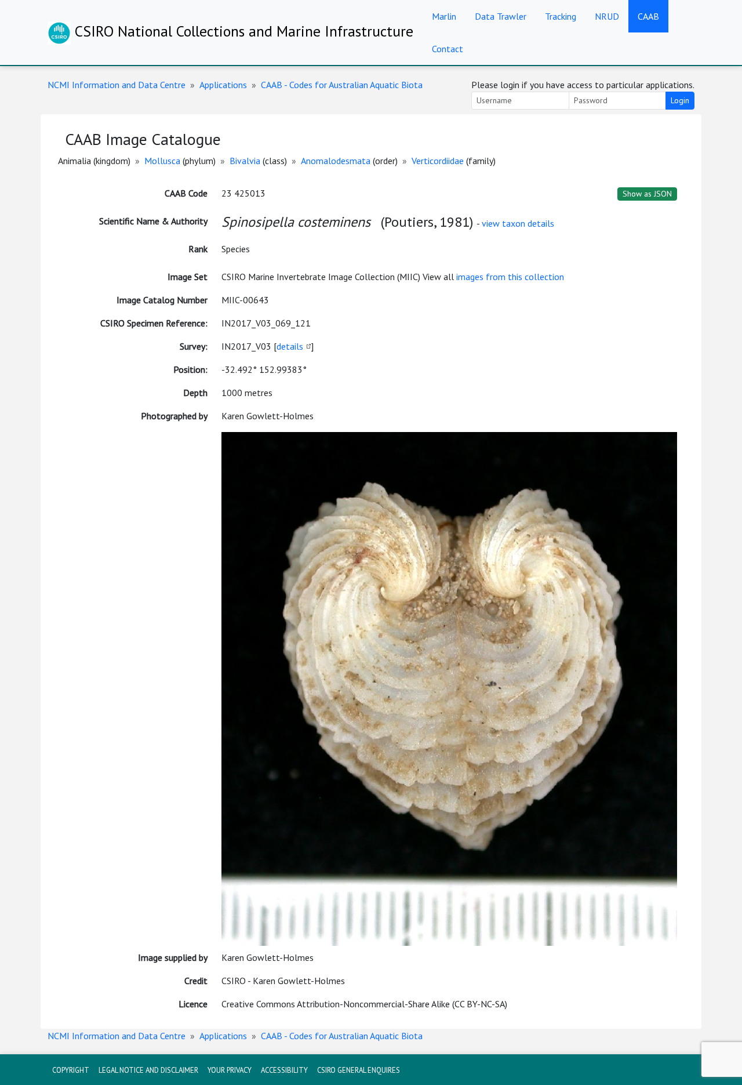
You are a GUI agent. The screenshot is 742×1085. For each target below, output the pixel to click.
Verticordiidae (438, 160)
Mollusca (162, 160)
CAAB (648, 16)
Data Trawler (500, 16)
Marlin (444, 16)
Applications (223, 84)
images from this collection (510, 276)
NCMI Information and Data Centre (117, 84)
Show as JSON (647, 193)
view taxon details (518, 223)
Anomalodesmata (335, 160)
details (290, 346)
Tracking (560, 16)
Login (680, 100)
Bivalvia (245, 160)
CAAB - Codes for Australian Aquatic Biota (342, 84)
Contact (447, 49)
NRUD (607, 16)
